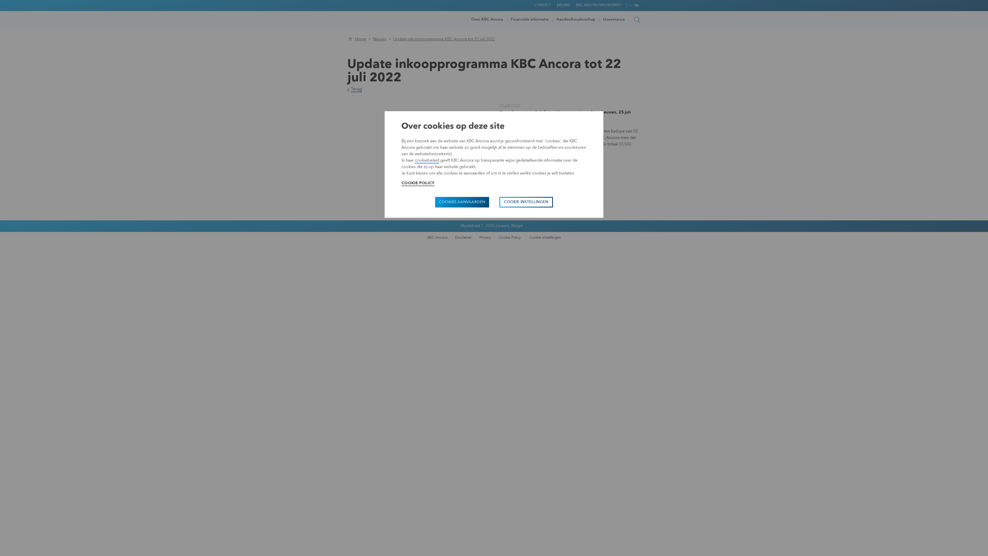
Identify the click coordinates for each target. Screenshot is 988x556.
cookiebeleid (427, 161)
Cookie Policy (418, 183)
